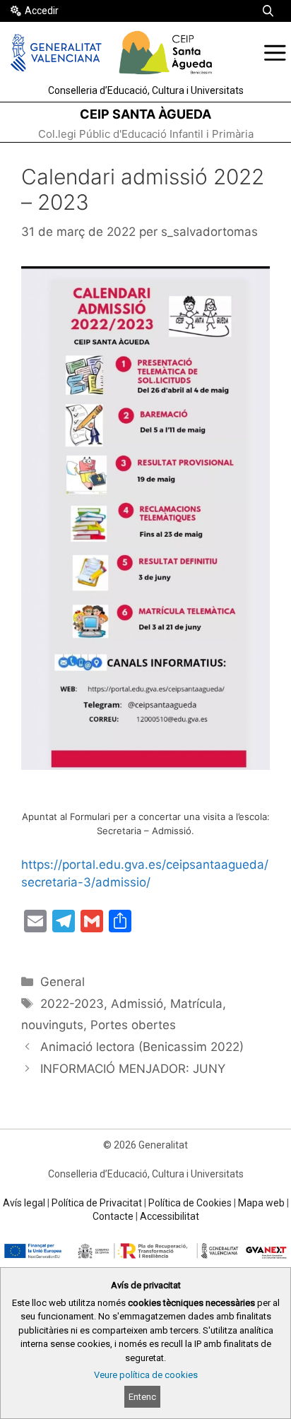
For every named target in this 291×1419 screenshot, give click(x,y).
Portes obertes (133, 1025)
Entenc (142, 1396)
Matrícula (196, 1004)
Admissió (137, 1004)
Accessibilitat (169, 1216)
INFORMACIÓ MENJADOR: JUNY (132, 1069)
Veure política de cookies (146, 1375)
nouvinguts (52, 1025)
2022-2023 (72, 1004)
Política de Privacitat (97, 1203)
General (62, 982)
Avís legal (24, 1203)
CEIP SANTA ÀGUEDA (145, 114)
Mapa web (261, 1203)
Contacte (113, 1216)
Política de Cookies (190, 1203)
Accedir (42, 10)
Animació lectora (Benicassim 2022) (142, 1047)
